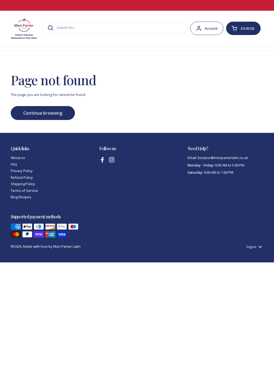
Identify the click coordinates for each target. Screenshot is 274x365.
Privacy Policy (22, 170)
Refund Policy (22, 177)
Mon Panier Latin (67, 246)
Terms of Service (24, 190)
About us (18, 157)
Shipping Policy (23, 183)
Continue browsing (42, 113)
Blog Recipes (21, 197)
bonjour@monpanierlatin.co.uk (223, 157)
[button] (243, 28)
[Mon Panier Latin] (24, 28)
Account (211, 28)
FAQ (14, 164)
